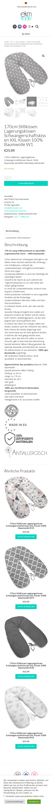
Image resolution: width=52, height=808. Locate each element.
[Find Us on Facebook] (20, 27)
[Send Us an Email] (15, 27)
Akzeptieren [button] (34, 801)
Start (6, 42)
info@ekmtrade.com (13, 208)
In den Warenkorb (26, 183)
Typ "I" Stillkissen (17, 42)
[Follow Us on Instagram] (25, 27)
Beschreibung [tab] (12, 230)
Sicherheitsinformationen (15, 211)
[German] (26, 3)
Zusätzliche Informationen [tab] (18, 237)
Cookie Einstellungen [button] (14, 801)
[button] (43, 55)
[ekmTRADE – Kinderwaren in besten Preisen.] (26, 16)
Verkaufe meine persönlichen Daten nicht (25, 796)
